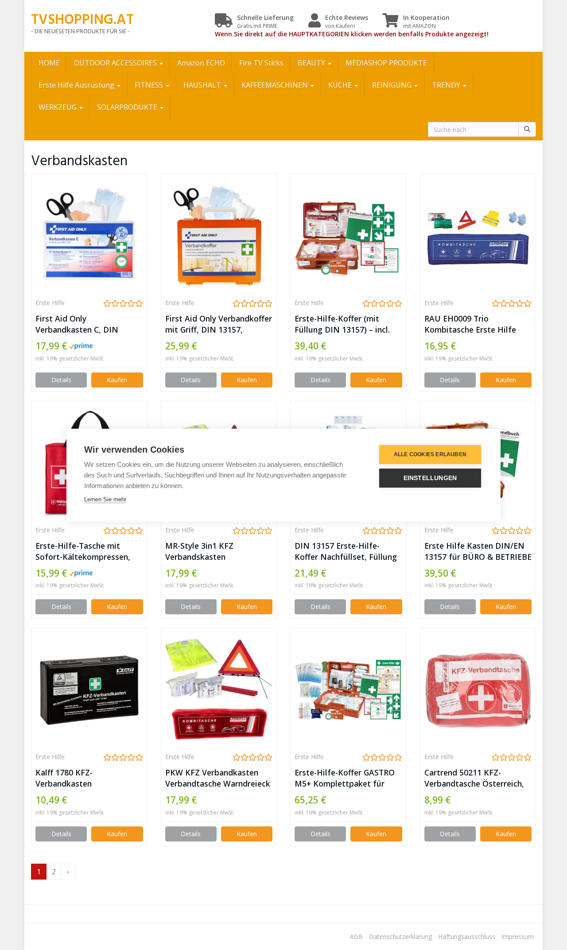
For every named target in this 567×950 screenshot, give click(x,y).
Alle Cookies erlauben (430, 454)
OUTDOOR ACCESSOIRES (116, 63)
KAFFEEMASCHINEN (275, 85)
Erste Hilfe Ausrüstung (77, 85)
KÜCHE (340, 85)
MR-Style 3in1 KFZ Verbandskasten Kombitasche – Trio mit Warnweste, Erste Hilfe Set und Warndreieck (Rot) (216, 551)
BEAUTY (312, 63)
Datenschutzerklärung (400, 936)
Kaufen (117, 380)
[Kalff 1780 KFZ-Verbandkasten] (89, 690)
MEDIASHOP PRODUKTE (386, 63)
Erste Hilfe (50, 303)
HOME (49, 63)
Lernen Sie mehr (105, 499)
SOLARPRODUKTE (128, 107)
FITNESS (150, 85)
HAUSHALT (203, 85)
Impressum (517, 936)
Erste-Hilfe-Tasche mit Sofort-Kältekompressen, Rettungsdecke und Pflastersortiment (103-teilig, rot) (82, 551)
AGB (356, 936)
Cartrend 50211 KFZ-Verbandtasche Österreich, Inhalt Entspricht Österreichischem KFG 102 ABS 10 (474, 778)
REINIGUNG (392, 85)
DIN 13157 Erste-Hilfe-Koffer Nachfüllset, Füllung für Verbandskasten (346, 551)
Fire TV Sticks (261, 63)
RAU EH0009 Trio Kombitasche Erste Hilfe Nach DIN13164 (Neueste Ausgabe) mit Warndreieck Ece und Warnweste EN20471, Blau (474, 324)
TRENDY (447, 85)
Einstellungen (430, 478)
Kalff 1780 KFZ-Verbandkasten (64, 778)
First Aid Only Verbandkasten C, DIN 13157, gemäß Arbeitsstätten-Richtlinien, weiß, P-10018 (85, 324)
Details (61, 380)
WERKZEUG (58, 107)
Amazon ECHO (201, 63)
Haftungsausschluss (466, 936)
